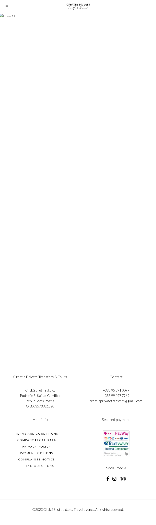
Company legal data (36, 440)
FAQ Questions (40, 465)
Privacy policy (36, 446)
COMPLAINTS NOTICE (36, 459)
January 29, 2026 (19, 127)
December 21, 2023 (20, 341)
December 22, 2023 (96, 236)
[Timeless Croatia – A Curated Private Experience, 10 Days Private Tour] (40, 49)
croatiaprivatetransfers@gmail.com (116, 401)
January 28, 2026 (95, 127)
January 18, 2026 (19, 231)
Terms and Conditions (36, 433)
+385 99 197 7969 (116, 395)
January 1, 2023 (94, 341)
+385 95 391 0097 (116, 390)
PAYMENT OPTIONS (36, 453)
